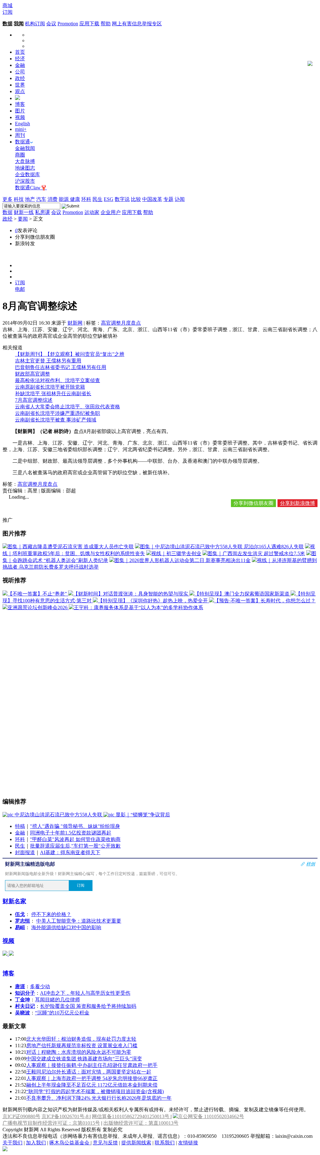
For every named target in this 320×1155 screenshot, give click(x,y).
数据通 (22, 141)
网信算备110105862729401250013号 (131, 1116)
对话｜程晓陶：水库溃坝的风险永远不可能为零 (78, 1052)
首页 (20, 52)
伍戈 (20, 914)
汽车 (41, 199)
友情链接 (188, 1142)
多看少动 (40, 986)
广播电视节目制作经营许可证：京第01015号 (51, 1123)
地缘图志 (25, 168)
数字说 (122, 199)
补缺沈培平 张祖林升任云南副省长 (53, 393)
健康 (75, 199)
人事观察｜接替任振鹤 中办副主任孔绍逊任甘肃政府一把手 (92, 1065)
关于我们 (12, 1142)
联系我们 (165, 1142)
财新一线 (24, 212)
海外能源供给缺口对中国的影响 (66, 927)
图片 (20, 110)
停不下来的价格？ (51, 914)
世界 (20, 84)
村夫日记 (25, 1006)
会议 (51, 23)
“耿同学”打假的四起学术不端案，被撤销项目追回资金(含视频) (95, 1091)
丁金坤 (22, 999)
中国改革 (152, 199)
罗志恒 (22, 921)
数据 (7, 23)
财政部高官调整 (32, 373)
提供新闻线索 (136, 1142)
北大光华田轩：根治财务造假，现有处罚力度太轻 (81, 1039)
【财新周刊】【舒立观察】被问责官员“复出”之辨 (69, 354)
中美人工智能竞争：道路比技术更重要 (78, 921)
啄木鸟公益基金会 (70, 1142)
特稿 (20, 826)
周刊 (20, 135)
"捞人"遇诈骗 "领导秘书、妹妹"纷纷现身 (75, 826)
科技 (19, 199)
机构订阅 (35, 23)
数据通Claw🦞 (31, 187)
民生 (97, 199)
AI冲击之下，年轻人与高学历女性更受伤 (85, 993)
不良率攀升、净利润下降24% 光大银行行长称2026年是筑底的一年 (99, 1098)
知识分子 (25, 993)
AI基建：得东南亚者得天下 (70, 852)
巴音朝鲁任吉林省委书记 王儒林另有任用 (60, 367)
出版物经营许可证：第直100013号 (140, 1123)
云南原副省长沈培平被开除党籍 (50, 387)
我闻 (19, 23)
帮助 (106, 23)
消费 (53, 199)
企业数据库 (27, 174)
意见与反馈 (105, 1142)
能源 (64, 199)
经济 (20, 58)
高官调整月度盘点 (121, 323)
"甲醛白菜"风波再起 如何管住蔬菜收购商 (75, 839)
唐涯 (20, 986)
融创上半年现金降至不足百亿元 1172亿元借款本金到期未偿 (92, 1085)
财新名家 (14, 901)
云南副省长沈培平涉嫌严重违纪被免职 (57, 413)
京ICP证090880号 (21, 1116)
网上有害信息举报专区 (137, 23)
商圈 (20, 154)
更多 (7, 199)
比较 (136, 199)
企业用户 (111, 212)
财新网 (75, 323)
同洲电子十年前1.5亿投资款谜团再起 (70, 832)
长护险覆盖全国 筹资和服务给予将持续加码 (88, 1006)
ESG (108, 199)
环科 (86, 199)
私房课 (42, 212)
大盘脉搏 (25, 161)
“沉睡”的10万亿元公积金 (62, 1012)
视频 (20, 117)
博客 (20, 104)
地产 (30, 199)
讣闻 (180, 199)
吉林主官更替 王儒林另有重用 (48, 360)
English (22, 123)
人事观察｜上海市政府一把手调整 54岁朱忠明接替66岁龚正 (92, 1078)
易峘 (20, 927)
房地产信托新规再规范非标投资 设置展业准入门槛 (82, 1045)
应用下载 (89, 23)
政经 (20, 78)
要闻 (23, 219)
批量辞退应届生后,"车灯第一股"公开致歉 (75, 846)
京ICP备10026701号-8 (66, 1116)
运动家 (91, 212)
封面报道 (25, 852)
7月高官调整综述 (33, 400)
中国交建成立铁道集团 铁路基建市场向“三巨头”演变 (84, 1058)
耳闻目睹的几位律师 (57, 999)
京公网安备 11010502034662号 (211, 1116)
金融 (20, 65)
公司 (20, 71)
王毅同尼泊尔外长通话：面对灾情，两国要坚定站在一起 (88, 1071)
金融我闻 (25, 148)
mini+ (21, 129)
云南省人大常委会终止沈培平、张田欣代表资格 (67, 406)
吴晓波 (22, 1012)
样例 (310, 863)
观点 (20, 91)
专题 (168, 199)
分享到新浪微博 (297, 503)
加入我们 (36, 1142)
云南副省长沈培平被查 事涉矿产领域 (55, 419)
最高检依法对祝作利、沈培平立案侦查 (57, 380)
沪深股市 (25, 181)
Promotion (68, 23)
